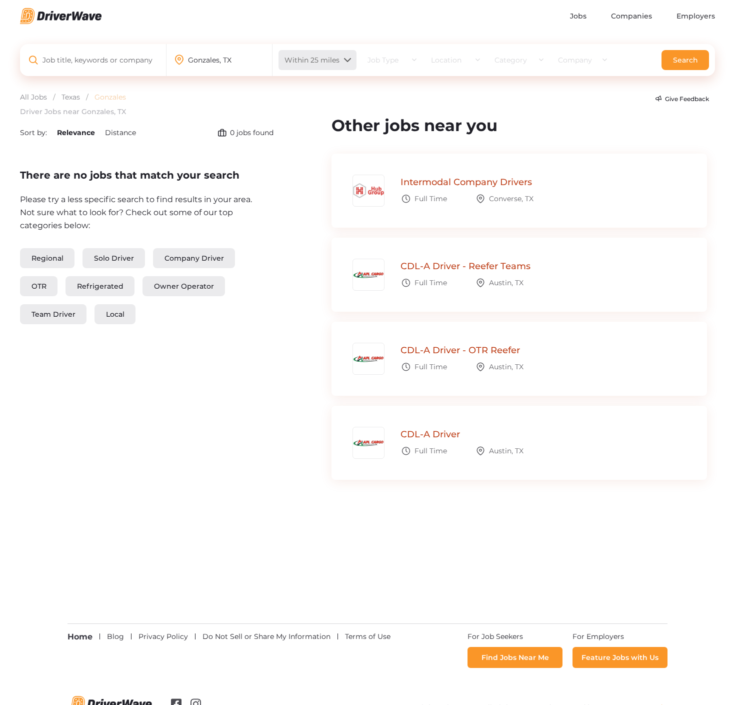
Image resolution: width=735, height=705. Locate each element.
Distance (120, 132)
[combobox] (98, 60)
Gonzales (110, 97)
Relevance (77, 132)
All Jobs (33, 97)
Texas (71, 97)
